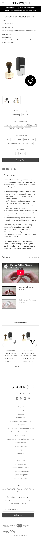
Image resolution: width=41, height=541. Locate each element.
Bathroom (16, 241)
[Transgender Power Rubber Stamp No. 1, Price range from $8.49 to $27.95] (10, 338)
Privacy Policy (20, 443)
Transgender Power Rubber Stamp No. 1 (10, 355)
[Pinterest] (15, 169)
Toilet (23, 241)
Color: (20, 135)
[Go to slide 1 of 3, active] (16, 366)
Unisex (29, 248)
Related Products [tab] (20, 322)
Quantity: (20, 150)
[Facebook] (3, 169)
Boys (24, 248)
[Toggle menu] (3, 3)
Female (31, 246)
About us (20, 414)
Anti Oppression (22, 246)
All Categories (20, 425)
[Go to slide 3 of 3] (23, 366)
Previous (3, 345)
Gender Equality (9, 246)
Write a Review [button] (31, 31)
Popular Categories (20, 475)
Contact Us (20, 418)
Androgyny (19, 244)
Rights (30, 244)
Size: (20, 121)
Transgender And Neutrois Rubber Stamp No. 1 (28, 355)
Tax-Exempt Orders (20, 435)
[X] (11, 169)
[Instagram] (25, 398)
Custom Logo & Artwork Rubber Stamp (20, 428)
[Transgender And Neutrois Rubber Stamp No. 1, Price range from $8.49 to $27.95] (28, 338)
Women (12, 244)
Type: (20, 111)
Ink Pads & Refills (20, 478)
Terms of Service (21, 446)
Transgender (17, 248)
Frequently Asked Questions (20, 421)
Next (35, 345)
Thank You (20, 411)
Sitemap (20, 453)
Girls (10, 248)
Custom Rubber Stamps (20, 468)
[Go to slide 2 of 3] (19, 366)
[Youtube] (29, 398)
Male (6, 248)
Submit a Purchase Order (20, 432)
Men (25, 244)
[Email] (7, 169)
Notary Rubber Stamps (20, 471)
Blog (20, 450)
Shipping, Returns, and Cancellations (20, 439)
